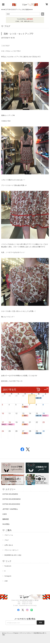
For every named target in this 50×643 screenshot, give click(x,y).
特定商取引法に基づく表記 (12, 555)
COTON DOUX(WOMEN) (11, 499)
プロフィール (8, 535)
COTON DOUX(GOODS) (11, 504)
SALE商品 (5, 524)
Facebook (7, 566)
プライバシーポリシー (11, 550)
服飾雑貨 (5, 519)
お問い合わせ (8, 545)
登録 (40, 622)
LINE (6, 581)
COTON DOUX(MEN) (10, 494)
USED (4, 514)
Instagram (7, 576)
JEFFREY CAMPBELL (10, 509)
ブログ (6, 540)
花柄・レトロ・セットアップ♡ (18, 33)
